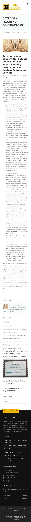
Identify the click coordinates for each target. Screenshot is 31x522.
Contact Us (16, 519)
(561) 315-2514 (15, 381)
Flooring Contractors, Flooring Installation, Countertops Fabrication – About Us (16, 517)
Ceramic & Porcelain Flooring (11, 455)
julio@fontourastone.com (12, 481)
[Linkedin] (14, 411)
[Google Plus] (16, 411)
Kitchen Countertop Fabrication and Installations (15, 329)
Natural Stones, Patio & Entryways (12, 452)
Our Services (16, 514)
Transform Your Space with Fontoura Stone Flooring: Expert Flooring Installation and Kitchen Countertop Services (15, 64)
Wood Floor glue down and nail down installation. (15, 345)
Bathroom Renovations (8, 326)
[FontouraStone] (12, 7)
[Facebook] (11, 411)
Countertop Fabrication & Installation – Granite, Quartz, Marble (15, 441)
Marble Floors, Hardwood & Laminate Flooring (15, 445)
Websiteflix (15, 510)
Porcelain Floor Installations (10, 332)
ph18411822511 (14, 76)
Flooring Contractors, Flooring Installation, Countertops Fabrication (14, 459)
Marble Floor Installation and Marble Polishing (15, 335)
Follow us (6, 411)
